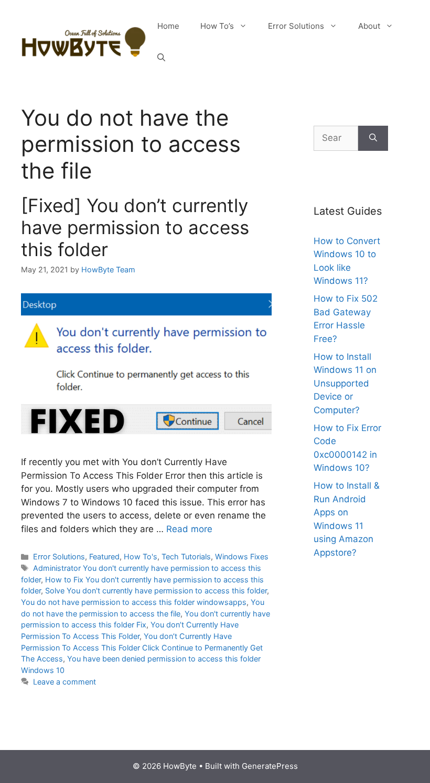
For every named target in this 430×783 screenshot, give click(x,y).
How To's (140, 556)
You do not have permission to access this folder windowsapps (133, 602)
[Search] (373, 138)
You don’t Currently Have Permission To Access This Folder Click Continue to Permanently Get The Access (142, 647)
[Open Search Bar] (161, 57)
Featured (104, 556)
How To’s (217, 26)
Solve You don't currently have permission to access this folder (156, 590)
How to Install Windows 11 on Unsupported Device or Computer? (345, 383)
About (369, 26)
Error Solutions (296, 26)
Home (168, 26)
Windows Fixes (241, 556)
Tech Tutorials (186, 556)
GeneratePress (270, 766)
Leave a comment (64, 681)
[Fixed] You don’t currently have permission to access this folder (135, 227)
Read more (189, 529)
